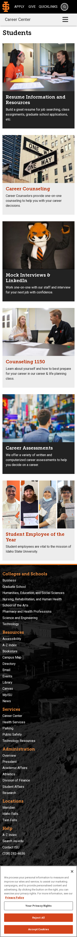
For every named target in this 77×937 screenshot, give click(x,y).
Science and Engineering (20, 618)
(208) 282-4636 (13, 853)
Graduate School (14, 587)
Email (6, 670)
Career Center (18, 19)
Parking (7, 728)
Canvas (7, 689)
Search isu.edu (12, 841)
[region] (38, 901)
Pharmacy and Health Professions (27, 611)
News (6, 701)
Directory (9, 664)
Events (7, 676)
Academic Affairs (14, 768)
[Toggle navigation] (65, 19)
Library (7, 682)
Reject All (38, 917)
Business (9, 580)
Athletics (8, 774)
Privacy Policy (14, 897)
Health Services (13, 722)
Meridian (8, 808)
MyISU (7, 695)
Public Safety (12, 734)
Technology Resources (18, 741)
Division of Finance (16, 780)
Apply (19, 7)
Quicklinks (48, 7)
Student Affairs (13, 787)
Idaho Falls (10, 814)
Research (9, 793)
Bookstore (9, 651)
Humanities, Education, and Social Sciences (33, 593)
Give (32, 7)
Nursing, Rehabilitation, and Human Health (32, 599)
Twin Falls (9, 820)
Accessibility (11, 639)
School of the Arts (15, 605)
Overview (9, 756)
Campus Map (11, 657)
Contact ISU (10, 847)
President (9, 762)
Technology (10, 624)
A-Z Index (9, 645)
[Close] (72, 871)
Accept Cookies (38, 929)
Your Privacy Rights (38, 905)
